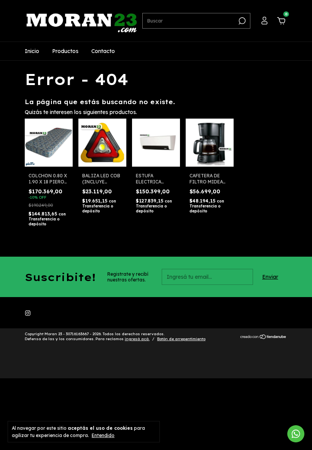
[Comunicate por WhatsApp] (295, 433)
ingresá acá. (137, 338)
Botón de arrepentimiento (181, 338)
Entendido (103, 435)
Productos (65, 51)
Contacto (103, 51)
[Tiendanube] (263, 337)
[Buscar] (241, 21)
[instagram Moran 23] (28, 313)
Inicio (32, 51)
